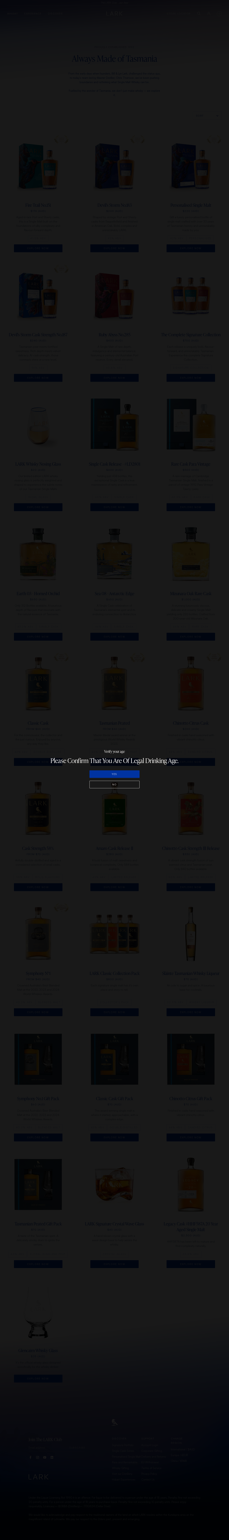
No (114, 784)
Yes (114, 774)
